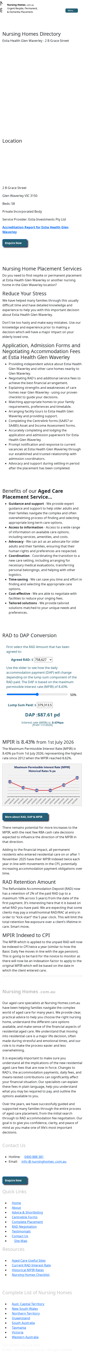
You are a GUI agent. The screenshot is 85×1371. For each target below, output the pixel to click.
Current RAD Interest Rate (31, 1265)
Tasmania (19, 1327)
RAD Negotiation (24, 1226)
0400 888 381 (34, 1157)
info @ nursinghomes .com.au (44, 1161)
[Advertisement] (42, 88)
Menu (71, 10)
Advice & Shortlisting (27, 1212)
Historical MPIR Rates (28, 1270)
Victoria (17, 1332)
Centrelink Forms (25, 1217)
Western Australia (25, 1337)
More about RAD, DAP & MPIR (24, 817)
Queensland (21, 1318)
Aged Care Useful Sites (29, 1260)
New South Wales (25, 1308)
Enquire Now (13, 243)
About (16, 1207)
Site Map (20, 1241)
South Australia (23, 1323)
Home (16, 1203)
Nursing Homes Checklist (31, 1275)
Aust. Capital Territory (28, 1304)
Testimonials (21, 1231)
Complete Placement (27, 1222)
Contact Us (20, 1236)
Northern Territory (26, 1313)
